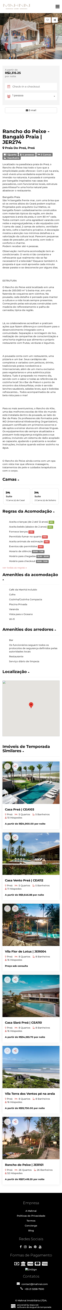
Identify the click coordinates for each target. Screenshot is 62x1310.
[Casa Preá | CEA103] (31, 782)
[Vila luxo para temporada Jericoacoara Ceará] (31, 1138)
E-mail (32, 110)
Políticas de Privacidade (31, 1215)
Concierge (31, 1225)
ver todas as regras (13, 567)
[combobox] (34, 96)
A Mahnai (31, 1210)
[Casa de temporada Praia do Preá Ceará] (31, 1067)
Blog (31, 1230)
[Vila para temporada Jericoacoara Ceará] (31, 925)
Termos (31, 1220)
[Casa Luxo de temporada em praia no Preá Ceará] (31, 854)
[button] (10, 58)
